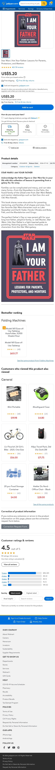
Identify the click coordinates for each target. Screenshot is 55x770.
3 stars (4, 579)
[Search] (44, 3)
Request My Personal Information (15, 722)
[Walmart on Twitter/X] (8, 747)
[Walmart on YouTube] (13, 747)
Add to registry (41, 148)
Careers (6, 638)
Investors (6, 645)
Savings (31, 8)
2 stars (4, 582)
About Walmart (8, 634)
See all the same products (43, 504)
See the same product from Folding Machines (35, 360)
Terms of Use (7, 711)
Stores (5, 664)
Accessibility (7, 695)
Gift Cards (6, 676)
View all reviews (10, 564)
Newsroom (7, 641)
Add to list (15, 148)
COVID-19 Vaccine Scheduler (14, 684)
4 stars (4, 576)
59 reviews (19, 67)
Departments (10, 8)
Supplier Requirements (11, 652)
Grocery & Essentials (44, 8)
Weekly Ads (37, 622)
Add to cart (27, 107)
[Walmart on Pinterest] (18, 747)
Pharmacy (6, 688)
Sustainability (8, 649)
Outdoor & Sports (25, 166)
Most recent (15, 593)
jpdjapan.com (24, 85)
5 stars (4, 573)
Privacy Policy (8, 715)
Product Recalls (8, 699)
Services (22, 8)
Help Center (42, 618)
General (37, 166)
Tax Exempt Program (10, 702)
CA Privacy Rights (9, 718)
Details (21, 143)
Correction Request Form (15, 526)
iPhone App (7, 734)
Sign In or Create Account (21, 618)
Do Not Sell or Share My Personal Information (20, 726)
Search (49, 598)
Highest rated (31, 593)
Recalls (5, 692)
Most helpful (8, 598)
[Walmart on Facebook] (4, 747)
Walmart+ (6, 672)
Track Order (20, 622)
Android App (7, 738)
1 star (5, 585)
